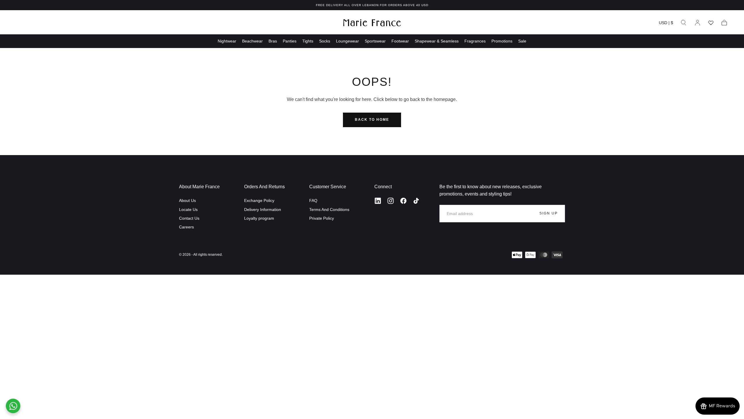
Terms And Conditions (329, 209)
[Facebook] (403, 200)
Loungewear (347, 41)
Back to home (372, 120)
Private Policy (321, 218)
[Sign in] (697, 22)
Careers (186, 227)
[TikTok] (416, 200)
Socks (324, 41)
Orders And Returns (264, 186)
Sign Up (548, 213)
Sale (522, 41)
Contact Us (189, 218)
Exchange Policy (259, 200)
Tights (307, 41)
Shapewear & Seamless (437, 41)
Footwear (400, 41)
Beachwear (252, 41)
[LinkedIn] (377, 200)
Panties (289, 41)
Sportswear (375, 41)
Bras (273, 41)
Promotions (501, 41)
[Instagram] (390, 200)
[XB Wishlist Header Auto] (710, 22)
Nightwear (227, 41)
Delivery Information (262, 209)
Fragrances (475, 41)
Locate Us (188, 209)
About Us (187, 200)
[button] (666, 23)
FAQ (313, 200)
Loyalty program (259, 218)
